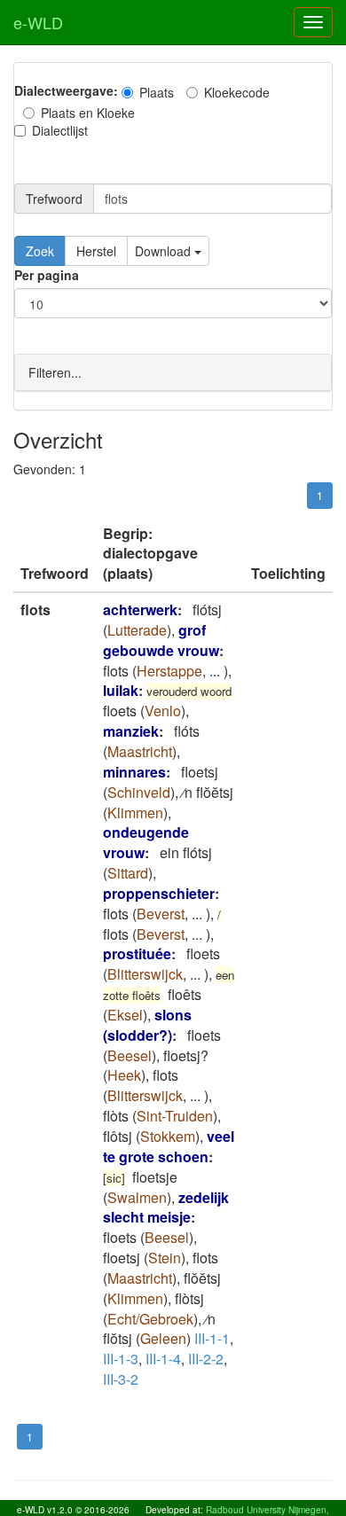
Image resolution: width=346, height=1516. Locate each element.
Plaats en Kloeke (88, 112)
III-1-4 (163, 1358)
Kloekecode (237, 92)
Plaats (156, 92)
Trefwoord (54, 198)
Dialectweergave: (66, 90)
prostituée (137, 953)
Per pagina (46, 275)
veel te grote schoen (168, 1146)
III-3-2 (120, 1379)
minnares (134, 772)
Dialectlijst (60, 130)
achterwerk (140, 609)
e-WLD (38, 22)
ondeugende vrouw (146, 842)
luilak (120, 690)
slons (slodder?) (147, 1024)
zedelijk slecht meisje (166, 1207)
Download (164, 251)
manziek (131, 731)
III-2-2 (206, 1358)
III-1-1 (212, 1338)
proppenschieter (159, 893)
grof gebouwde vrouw (161, 640)
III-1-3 (120, 1358)
